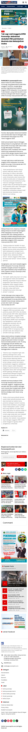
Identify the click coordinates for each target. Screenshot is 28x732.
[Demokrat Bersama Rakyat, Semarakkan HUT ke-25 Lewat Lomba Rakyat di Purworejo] (7, 494)
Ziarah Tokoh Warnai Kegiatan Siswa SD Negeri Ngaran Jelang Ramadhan (13, 713)
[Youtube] (11, 721)
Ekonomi (3, 677)
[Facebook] (16, 469)
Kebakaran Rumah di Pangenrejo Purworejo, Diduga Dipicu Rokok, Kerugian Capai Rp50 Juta (16, 607)
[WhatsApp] (25, 469)
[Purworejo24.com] (9, 2)
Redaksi (3, 46)
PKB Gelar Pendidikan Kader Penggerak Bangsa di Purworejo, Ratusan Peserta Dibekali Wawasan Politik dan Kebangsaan (7, 516)
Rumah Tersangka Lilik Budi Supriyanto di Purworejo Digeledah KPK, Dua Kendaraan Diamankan (16, 589)
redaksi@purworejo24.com (11, 666)
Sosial (2, 682)
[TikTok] (17, 721)
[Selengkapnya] (14, 643)
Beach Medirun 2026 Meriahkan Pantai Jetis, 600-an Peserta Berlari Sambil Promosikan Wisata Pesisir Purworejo (16, 595)
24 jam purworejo (7, 696)
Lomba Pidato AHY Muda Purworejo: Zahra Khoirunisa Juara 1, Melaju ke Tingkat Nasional (20, 501)
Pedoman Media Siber (7, 705)
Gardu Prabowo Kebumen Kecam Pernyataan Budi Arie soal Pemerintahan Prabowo (7, 486)
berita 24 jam (6, 698)
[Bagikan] (25, 47)
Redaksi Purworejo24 (6, 710)
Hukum (3, 675)
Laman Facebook (9, 632)
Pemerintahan (5, 672)
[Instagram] (8, 721)
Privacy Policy (5, 707)
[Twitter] (19, 469)
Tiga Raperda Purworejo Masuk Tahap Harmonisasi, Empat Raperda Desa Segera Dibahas (21, 516)
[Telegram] (22, 469)
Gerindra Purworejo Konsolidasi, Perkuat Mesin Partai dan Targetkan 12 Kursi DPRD (20, 486)
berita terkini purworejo (9, 694)
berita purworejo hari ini (9, 691)
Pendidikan (4, 680)
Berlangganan (22, 456)
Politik (3, 31)
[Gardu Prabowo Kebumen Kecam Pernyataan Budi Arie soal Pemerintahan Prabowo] (7, 479)
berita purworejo (7, 689)
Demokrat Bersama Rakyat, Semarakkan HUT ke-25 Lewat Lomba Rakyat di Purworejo (7, 501)
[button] (23, 2)
